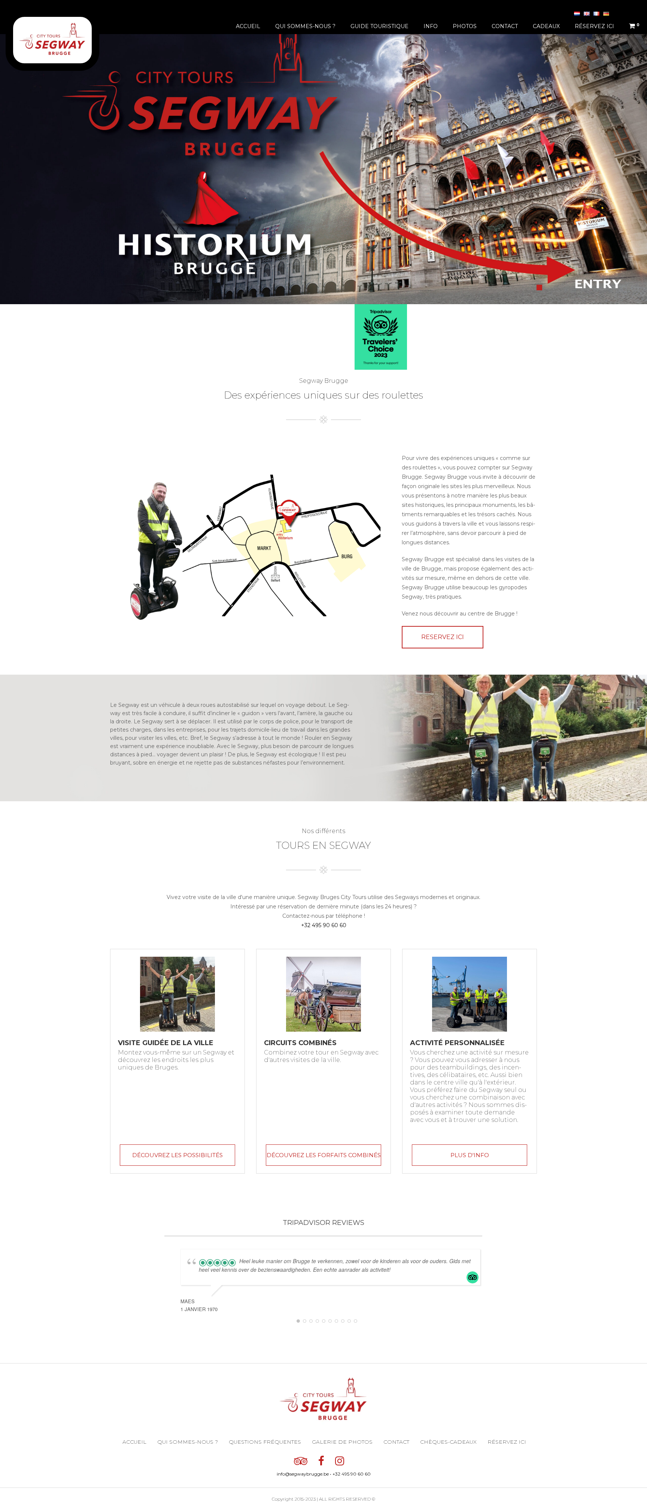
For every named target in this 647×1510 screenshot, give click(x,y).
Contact (505, 26)
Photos (465, 26)
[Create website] (355, 1460)
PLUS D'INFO (469, 1155)
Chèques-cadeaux (448, 1441)
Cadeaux (546, 26)
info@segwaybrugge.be (303, 1474)
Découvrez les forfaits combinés (324, 1155)
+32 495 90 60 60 (323, 925)
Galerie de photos (342, 1441)
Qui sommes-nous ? (305, 26)
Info (430, 26)
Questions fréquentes (265, 1441)
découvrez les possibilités (177, 1155)
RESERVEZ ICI (442, 637)
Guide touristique (379, 26)
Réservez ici (594, 26)
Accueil (248, 26)
